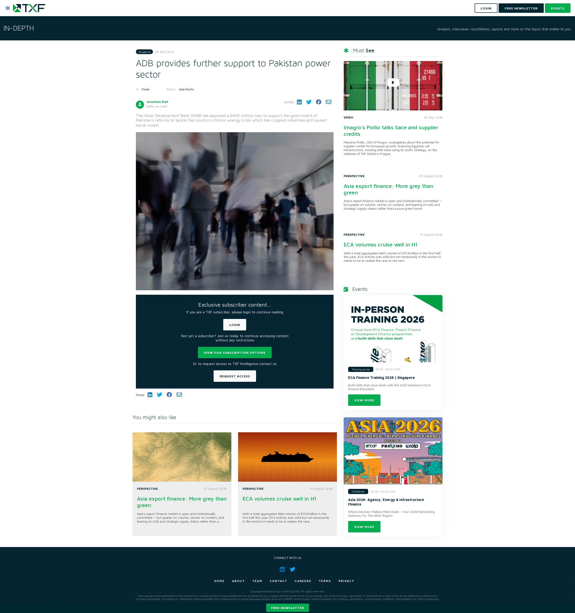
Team (257, 581)
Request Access (235, 376)
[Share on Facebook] (319, 102)
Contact (278, 581)
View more (364, 400)
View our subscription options (234, 352)
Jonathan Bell (157, 101)
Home (219, 581)
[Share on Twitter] (309, 102)
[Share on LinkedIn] (299, 102)
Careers (303, 581)
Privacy (346, 581)
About (238, 581)
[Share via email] (329, 102)
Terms (325, 581)
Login (234, 325)
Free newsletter (287, 608)
